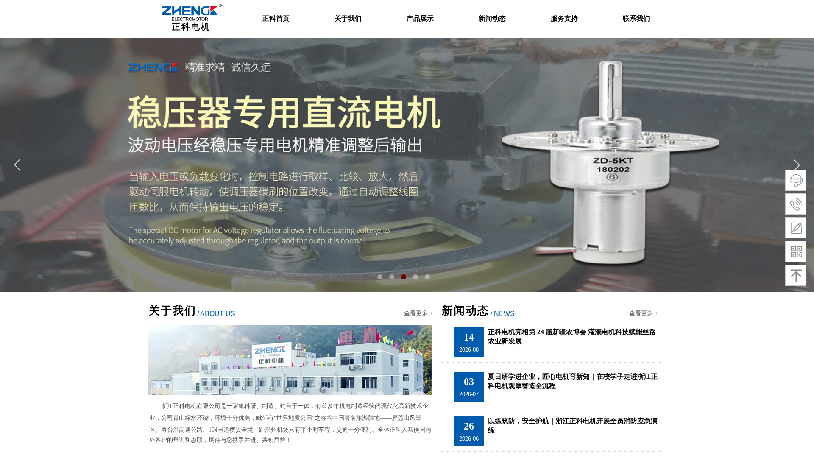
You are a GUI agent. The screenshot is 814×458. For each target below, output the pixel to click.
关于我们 (348, 18)
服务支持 (564, 18)
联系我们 (636, 18)
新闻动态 (492, 18)
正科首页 (276, 18)
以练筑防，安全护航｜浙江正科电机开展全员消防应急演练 (573, 425)
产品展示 (420, 18)
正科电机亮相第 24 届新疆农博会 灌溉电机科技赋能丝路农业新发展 (572, 336)
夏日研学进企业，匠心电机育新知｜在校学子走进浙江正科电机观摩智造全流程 (573, 381)
